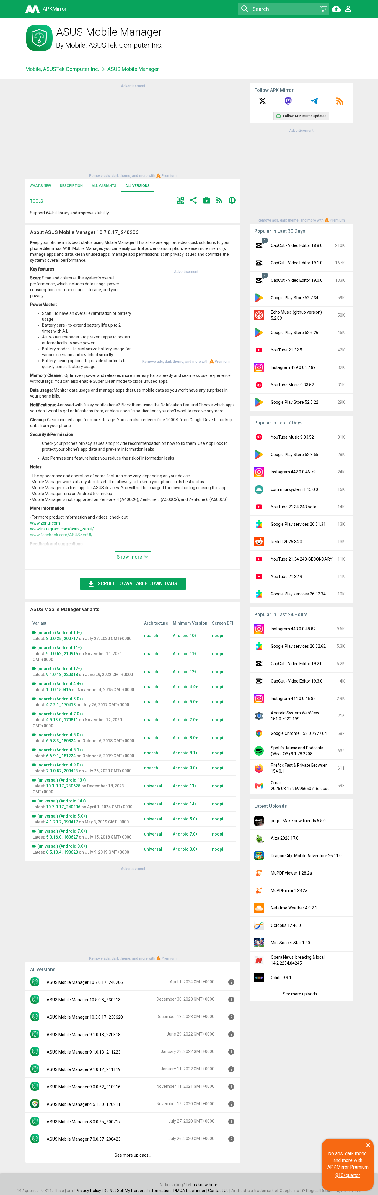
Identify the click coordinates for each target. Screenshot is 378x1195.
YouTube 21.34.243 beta (293, 506)
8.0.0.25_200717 (62, 638)
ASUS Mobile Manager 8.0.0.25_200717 (83, 1121)
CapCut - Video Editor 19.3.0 (296, 681)
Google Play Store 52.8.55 (294, 454)
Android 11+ (185, 653)
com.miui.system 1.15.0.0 (294, 489)
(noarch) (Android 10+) (59, 632)
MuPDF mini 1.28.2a (289, 890)
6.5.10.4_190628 (62, 852)
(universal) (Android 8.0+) (62, 846)
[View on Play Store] (206, 201)
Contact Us (218, 1190)
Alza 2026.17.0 (285, 838)
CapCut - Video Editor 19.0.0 (296, 280)
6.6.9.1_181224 (61, 755)
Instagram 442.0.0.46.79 (293, 472)
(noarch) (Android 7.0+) (60, 714)
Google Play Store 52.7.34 (294, 297)
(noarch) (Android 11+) (59, 647)
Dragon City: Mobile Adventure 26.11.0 (306, 855)
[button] (180, 201)
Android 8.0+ (185, 737)
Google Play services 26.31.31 (298, 524)
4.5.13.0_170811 (62, 719)
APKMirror (54, 9)
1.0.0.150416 (58, 689)
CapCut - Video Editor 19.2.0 (296, 663)
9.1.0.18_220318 (62, 674)
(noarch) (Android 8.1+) (60, 750)
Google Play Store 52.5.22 (294, 402)
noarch (151, 635)
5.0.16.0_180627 (62, 837)
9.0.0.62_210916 (62, 653)
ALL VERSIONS (137, 186)
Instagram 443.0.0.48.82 (293, 628)
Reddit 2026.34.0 (286, 541)
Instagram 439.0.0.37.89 (293, 367)
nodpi (217, 635)
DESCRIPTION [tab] (71, 186)
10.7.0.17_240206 (63, 807)
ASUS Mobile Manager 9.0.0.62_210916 (83, 1087)
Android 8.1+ (185, 752)
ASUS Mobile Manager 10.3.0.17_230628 (85, 1017)
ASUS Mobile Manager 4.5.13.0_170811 (83, 1104)
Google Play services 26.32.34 (298, 594)
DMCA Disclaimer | (190, 1190)
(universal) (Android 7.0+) (62, 831)
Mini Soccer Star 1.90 (290, 942)
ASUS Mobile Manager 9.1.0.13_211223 (83, 1052)
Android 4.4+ (185, 686)
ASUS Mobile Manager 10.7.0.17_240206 (85, 982)
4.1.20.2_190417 (62, 822)
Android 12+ (185, 671)
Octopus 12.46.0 (286, 925)
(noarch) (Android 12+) (59, 668)
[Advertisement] (132, 130)
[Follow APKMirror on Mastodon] (288, 103)
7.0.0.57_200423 (62, 771)
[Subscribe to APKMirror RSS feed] (339, 103)
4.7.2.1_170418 (61, 704)
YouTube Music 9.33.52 (292, 384)
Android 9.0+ (185, 768)
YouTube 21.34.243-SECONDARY (302, 559)
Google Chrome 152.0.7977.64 (299, 733)
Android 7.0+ (185, 719)
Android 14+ (185, 804)
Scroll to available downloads (137, 583)
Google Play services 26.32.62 (298, 646)
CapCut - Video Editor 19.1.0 (296, 263)
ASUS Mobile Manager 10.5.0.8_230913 (83, 999)
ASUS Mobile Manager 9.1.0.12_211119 (83, 1069)
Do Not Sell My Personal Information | (138, 1190)
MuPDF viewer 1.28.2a (291, 873)
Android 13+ (185, 786)
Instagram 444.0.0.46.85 (293, 698)
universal (153, 786)
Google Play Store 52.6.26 (294, 332)
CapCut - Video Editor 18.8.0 (296, 245)
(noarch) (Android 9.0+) (60, 765)
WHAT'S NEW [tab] (40, 186)
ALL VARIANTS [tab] (104, 186)
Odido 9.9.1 (281, 977)
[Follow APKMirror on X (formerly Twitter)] (262, 103)
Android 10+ (185, 635)
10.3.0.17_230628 (63, 786)
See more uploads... (133, 1155)
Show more (130, 557)
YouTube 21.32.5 (286, 350)
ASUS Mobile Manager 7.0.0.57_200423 (83, 1139)
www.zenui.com (45, 523)
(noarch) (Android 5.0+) (60, 698)
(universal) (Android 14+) (61, 801)
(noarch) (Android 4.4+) (60, 683)
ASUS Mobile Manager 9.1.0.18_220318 (83, 1034)
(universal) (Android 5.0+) (62, 816)
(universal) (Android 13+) (61, 780)
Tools (36, 201)
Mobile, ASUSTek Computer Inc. (113, 45)
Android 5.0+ (185, 701)
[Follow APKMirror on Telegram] (314, 103)
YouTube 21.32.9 (286, 576)
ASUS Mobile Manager (133, 69)
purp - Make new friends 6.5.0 (298, 820)
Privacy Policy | (90, 1190)
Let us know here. (202, 1184)
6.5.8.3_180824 (61, 740)
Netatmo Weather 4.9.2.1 (294, 908)
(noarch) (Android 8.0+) (60, 734)
